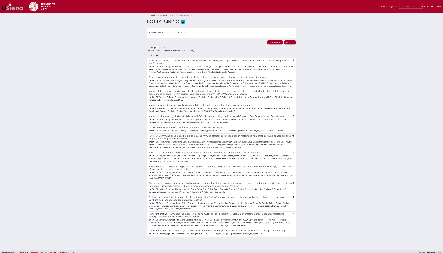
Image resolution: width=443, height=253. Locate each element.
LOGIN (438, 6)
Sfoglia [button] (391, 6)
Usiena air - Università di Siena (160, 15)
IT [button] (427, 6)
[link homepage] (13, 6)
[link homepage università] (42, 6)
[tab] (151, 55)
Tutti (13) (289, 42)
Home (383, 6)
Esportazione (274, 42)
